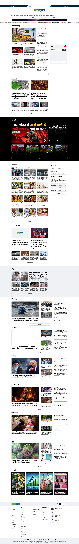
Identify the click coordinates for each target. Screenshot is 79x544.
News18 (43, 509)
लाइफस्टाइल (26, 18)
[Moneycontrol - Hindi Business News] (39, 10)
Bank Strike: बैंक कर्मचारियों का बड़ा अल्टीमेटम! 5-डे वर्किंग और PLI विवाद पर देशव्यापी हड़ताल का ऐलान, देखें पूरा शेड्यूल (42, 50)
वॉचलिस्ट (13, 518)
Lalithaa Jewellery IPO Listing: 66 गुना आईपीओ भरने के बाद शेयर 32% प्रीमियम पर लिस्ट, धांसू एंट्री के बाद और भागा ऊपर (39, 95)
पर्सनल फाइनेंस (14, 526)
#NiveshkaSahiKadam (59, 18)
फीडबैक (32, 539)
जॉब (38, 18)
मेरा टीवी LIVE (52, 15)
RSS (64, 504)
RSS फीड (54, 539)
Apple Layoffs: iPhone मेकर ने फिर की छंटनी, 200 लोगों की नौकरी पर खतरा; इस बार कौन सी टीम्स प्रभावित (16, 258)
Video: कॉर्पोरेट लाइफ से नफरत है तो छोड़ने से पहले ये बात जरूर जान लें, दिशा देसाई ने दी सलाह (34, 289)
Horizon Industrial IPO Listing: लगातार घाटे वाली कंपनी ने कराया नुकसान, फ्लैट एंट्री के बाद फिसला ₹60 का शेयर (20, 95)
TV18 (43, 512)
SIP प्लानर (22, 536)
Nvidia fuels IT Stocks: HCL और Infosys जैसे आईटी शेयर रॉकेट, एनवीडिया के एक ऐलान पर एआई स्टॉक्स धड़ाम (42, 33)
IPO (27, 15)
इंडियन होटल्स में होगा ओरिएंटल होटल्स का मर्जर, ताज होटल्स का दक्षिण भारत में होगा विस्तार (22, 44)
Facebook (58, 504)
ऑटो (22, 18)
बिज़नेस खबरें (23, 509)
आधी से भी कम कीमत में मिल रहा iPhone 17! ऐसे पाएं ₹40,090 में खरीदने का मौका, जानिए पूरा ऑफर (42, 63)
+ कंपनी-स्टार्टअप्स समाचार (30, 262)
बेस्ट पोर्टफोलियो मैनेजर (36, 509)
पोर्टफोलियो (13, 515)
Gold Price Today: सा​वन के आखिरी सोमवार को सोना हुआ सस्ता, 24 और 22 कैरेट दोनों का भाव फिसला (17, 204)
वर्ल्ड (18, 18)
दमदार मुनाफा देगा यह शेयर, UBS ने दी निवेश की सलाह (31, 153)
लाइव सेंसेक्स (34, 507)
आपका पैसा (21, 15)
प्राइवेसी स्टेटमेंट (39, 539)
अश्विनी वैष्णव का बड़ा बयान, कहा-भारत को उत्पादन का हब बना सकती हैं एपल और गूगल (25, 258)
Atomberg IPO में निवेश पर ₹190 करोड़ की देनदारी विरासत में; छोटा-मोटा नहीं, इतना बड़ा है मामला (17, 67)
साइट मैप (51, 539)
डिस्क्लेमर (35, 539)
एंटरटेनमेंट (46, 18)
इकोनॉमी (22, 514)
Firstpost (43, 510)
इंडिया (25, 15)
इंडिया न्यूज (14, 299)
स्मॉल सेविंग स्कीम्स (35, 511)
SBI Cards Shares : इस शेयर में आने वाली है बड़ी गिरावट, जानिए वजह (17, 153)
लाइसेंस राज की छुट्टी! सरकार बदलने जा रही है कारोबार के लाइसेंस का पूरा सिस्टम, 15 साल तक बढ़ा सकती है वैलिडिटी (43, 258)
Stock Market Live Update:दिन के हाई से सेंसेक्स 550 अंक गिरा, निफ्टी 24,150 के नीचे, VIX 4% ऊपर (17, 56)
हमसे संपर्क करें (28, 539)
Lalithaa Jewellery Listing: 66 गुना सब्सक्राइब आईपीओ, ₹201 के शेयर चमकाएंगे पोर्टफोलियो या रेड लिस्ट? (44, 109)
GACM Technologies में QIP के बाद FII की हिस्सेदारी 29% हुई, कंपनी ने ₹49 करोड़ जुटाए (34, 109)
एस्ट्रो (40, 18)
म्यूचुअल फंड (13, 528)
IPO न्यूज (14, 327)
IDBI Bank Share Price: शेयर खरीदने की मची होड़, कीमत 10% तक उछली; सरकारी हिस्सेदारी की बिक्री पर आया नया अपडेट (29, 56)
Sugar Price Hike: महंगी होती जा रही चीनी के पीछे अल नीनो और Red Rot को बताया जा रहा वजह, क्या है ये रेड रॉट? (42, 67)
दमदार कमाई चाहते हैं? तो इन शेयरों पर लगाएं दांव (46, 153)
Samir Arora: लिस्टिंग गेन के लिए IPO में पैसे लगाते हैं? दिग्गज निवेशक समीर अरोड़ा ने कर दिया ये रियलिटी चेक (42, 46)
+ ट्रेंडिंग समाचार (30, 293)
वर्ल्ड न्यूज (14, 356)
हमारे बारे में (24, 539)
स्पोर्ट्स (43, 18)
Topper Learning (45, 519)
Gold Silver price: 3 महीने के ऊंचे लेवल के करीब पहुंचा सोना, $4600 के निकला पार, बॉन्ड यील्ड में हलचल (29, 204)
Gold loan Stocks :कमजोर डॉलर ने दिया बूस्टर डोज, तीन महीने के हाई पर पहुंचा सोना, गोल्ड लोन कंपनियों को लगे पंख (42, 56)
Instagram (62, 504)
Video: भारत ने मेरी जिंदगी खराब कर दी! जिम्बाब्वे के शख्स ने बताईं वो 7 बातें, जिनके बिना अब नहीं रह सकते (44, 289)
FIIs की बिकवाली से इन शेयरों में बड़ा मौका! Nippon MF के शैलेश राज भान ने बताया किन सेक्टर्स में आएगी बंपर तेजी (42, 29)
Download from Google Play (56, 512)
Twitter (60, 504)
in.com (43, 514)
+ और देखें (58, 62)
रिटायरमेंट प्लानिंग (23, 532)
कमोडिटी (47, 15)
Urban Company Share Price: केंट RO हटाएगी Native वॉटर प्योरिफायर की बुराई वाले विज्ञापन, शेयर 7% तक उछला (42, 70)
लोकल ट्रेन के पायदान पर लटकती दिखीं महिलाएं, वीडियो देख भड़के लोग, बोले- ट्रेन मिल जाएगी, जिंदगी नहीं (16, 289)
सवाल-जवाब (34, 514)
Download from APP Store (56, 516)
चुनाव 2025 (23, 528)
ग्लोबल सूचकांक (51, 18)
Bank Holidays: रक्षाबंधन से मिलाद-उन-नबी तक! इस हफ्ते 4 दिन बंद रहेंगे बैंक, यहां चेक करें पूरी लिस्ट (42, 178)
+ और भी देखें (58, 193)
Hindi (13, 6)
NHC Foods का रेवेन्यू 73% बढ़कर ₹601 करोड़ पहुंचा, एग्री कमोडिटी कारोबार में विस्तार (16, 109)
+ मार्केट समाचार (30, 113)
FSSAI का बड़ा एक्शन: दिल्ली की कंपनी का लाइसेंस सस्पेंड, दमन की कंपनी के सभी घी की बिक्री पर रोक (30, 216)
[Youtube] (66, 504)
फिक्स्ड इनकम (14, 524)
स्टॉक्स (22, 512)
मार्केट (14, 15)
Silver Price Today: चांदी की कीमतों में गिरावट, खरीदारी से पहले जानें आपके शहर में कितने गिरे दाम (42, 53)
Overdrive (43, 517)
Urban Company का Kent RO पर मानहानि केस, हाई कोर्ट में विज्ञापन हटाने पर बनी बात (25, 109)
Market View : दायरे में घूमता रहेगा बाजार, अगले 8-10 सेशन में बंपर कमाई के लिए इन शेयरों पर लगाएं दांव (29, 67)
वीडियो (44, 15)
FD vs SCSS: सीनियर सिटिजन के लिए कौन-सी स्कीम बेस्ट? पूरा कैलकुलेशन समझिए (42, 216)
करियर (49, 539)
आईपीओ (22, 519)
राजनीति (13, 513)
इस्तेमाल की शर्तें (45, 539)
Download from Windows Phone (56, 519)
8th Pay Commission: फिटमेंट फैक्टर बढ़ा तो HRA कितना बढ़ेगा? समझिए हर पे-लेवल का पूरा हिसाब (42, 204)
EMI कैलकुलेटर (23, 534)
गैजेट (20, 18)
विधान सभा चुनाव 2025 (24, 529)
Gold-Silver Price (14, 18)
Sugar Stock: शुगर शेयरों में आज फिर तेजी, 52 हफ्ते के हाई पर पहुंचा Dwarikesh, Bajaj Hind (42, 36)
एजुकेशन (36, 18)
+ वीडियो (39, 158)
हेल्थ (34, 15)
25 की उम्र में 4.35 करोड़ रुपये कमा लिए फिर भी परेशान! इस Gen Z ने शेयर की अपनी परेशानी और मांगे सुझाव (38, 274)
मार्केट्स (13, 517)
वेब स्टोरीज (31, 15)
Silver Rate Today (24, 524)
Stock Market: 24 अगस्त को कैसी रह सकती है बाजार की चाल (59, 153)
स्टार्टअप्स (22, 521)
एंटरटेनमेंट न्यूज (15, 384)
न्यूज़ (12, 511)
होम (11, 15)
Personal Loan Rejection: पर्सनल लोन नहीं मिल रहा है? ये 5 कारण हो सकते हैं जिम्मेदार (17, 216)
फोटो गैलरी (40, 15)
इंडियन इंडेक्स (30, 18)
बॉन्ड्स (33, 512)
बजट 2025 (13, 509)
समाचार (17, 15)
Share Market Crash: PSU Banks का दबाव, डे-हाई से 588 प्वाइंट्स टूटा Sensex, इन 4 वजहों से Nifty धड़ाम (42, 60)
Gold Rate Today (24, 522)
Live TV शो (13, 520)
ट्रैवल (37, 15)
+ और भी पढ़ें (29, 221)
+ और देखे (30, 73)
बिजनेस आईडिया (23, 526)
